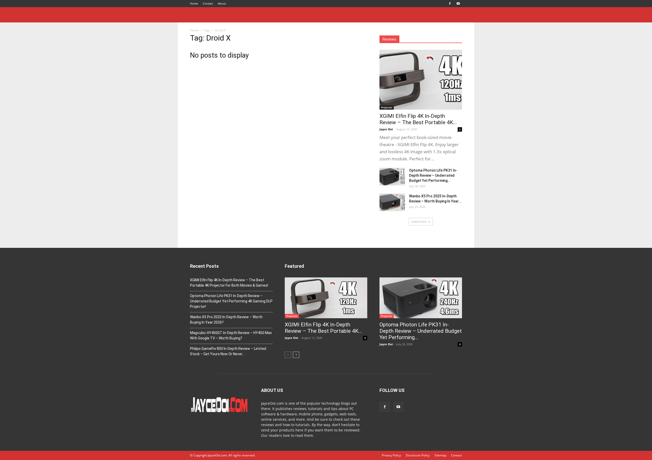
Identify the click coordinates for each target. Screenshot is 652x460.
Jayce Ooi (386, 129)
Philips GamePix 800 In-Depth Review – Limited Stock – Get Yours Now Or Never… (228, 351)
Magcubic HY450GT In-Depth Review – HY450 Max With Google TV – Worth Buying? (231, 335)
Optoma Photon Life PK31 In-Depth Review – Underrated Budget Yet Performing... (433, 175)
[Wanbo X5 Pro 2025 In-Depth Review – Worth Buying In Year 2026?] (392, 202)
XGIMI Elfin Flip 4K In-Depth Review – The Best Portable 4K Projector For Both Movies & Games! (229, 282)
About (222, 3)
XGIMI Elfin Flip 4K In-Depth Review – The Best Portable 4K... (418, 119)
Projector (386, 107)
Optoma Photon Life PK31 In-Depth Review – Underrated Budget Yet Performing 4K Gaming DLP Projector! (231, 301)
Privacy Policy (391, 455)
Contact (208, 3)
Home (194, 3)
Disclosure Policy (418, 455)
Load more (419, 221)
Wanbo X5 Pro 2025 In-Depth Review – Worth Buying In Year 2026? (226, 319)
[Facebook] (450, 3)
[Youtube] (458, 3)
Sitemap (440, 455)
